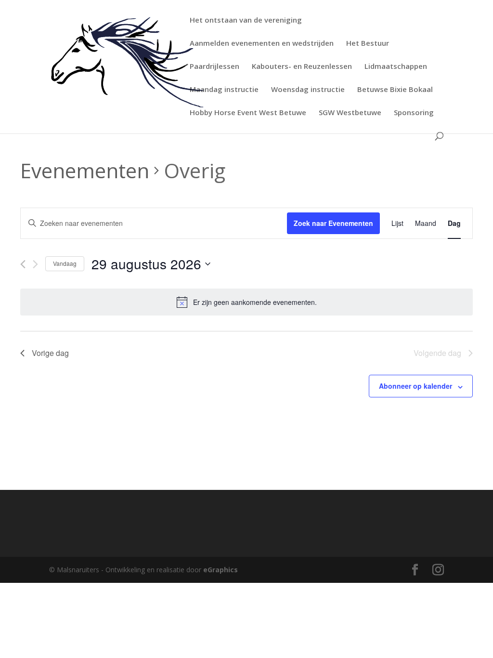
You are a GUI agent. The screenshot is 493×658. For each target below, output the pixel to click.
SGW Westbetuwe (350, 113)
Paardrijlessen (214, 67)
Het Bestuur (367, 43)
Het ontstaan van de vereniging (246, 20)
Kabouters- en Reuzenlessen (302, 67)
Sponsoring (414, 113)
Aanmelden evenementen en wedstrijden (262, 43)
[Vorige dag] (23, 264)
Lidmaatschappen (395, 67)
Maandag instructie (224, 90)
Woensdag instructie (308, 90)
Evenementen (84, 170)
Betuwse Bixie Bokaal (395, 90)
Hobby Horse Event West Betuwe (248, 113)
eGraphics (220, 569)
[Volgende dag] (35, 264)
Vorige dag (50, 352)
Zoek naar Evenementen (333, 223)
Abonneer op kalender (415, 386)
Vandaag (65, 263)
